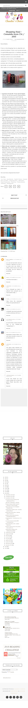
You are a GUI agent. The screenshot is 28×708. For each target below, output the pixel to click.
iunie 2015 (8, 537)
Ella (7, 332)
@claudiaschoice (7, 677)
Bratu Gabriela (9, 259)
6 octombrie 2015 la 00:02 (15, 299)
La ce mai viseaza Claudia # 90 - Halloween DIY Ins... (12, 500)
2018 (6, 488)
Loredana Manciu (10, 375)
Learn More (12, 10)
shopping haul (10, 183)
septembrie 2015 (9, 532)
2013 (6, 548)
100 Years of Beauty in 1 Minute (12, 502)
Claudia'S (9, 652)
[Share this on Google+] (14, 186)
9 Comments (13, 40)
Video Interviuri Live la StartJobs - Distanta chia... (13, 507)
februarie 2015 (9, 543)
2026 (6, 477)
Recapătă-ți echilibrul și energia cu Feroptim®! (12, 623)
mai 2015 (8, 538)
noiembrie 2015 (9, 496)
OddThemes (14, 691)
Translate (12, 672)
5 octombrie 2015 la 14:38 (15, 277)
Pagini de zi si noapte (10, 621)
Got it (18, 10)
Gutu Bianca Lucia (10, 319)
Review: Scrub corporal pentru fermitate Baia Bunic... (12, 516)
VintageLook (7, 627)
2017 (6, 490)
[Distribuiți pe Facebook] (6, 186)
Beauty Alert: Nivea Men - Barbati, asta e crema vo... (13, 513)
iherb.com (4, 128)
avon (5, 179)
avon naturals (10, 179)
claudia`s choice (18, 179)
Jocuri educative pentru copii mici (12, 618)
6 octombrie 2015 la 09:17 (15, 309)
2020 (6, 485)
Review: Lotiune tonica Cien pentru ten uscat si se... (13, 527)
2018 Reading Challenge (12, 648)
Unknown (8, 286)
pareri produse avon (5, 182)
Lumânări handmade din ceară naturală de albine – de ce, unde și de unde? (12, 635)
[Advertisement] (12, 423)
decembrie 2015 (9, 494)
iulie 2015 (8, 535)
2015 (6, 493)
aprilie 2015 (8, 540)
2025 (6, 478)
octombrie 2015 (9, 498)
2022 (6, 482)
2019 (6, 486)
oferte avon (21, 180)
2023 (6, 480)
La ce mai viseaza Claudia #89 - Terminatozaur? (12, 521)
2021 (6, 483)
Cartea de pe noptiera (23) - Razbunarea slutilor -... (11, 530)
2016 (6, 491)
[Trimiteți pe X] (10, 186)
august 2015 (8, 533)
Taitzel (7, 299)
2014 (6, 546)
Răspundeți (8, 273)
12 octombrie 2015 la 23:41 (15, 332)
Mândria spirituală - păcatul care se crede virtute (12, 629)
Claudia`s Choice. (20, 688)
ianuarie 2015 (9, 545)
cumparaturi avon (13, 180)
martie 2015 (8, 541)
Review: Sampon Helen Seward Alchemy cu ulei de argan (12, 504)
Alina (7, 277)
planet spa (13, 182)
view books (18, 657)
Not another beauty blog (10, 617)
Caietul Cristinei (8, 632)
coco (7, 309)
